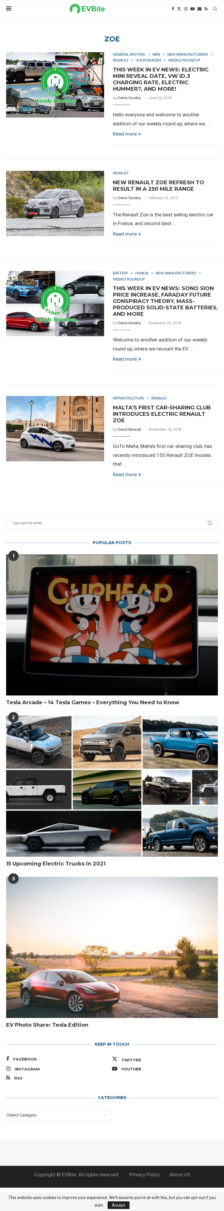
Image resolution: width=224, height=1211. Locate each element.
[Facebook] (173, 8)
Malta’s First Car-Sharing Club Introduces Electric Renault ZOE (162, 414)
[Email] (199, 8)
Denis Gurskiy (129, 98)
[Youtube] (192, 8)
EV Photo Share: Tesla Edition (47, 1025)
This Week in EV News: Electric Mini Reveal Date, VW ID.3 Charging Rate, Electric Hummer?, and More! (161, 79)
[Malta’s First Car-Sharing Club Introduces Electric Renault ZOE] (55, 428)
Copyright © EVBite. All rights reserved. (77, 1174)
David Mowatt (129, 429)
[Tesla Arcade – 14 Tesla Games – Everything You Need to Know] (112, 624)
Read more (125, 134)
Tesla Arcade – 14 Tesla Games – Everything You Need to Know (92, 702)
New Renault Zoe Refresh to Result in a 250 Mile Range (158, 185)
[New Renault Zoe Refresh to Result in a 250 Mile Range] (55, 203)
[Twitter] (179, 8)
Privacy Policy (145, 1174)
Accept (118, 1205)
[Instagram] (186, 8)
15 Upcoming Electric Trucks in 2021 (56, 864)
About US (179, 1174)
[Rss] (206, 8)
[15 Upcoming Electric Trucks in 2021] (112, 786)
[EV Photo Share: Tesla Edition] (112, 947)
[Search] (215, 8)
